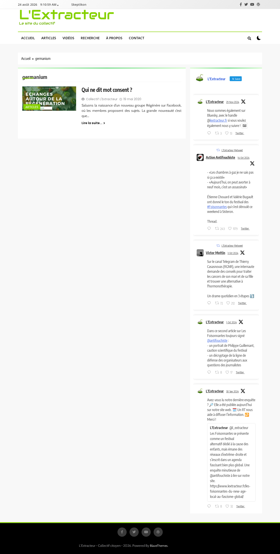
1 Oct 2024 (231, 322)
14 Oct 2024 (243, 157)
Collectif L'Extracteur (101, 99)
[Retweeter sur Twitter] (218, 150)
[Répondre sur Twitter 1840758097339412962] (210, 506)
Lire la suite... (92, 123)
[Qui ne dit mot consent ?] (49, 98)
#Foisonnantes (217, 207)
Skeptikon (78, 4)
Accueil (28, 38)
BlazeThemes (159, 546)
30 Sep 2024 (232, 391)
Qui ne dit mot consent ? (107, 89)
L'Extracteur (66, 14)
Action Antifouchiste (220, 157)
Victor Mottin (215, 253)
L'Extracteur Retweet (232, 150)
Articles (48, 38)
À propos (114, 38)
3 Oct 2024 (233, 253)
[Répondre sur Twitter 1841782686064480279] (210, 303)
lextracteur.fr (218, 120)
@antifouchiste (217, 340)
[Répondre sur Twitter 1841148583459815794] (210, 372)
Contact (136, 38)
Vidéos (68, 38)
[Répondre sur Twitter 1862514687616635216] (210, 133)
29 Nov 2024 (232, 102)
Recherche (90, 38)
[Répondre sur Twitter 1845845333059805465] (210, 229)
